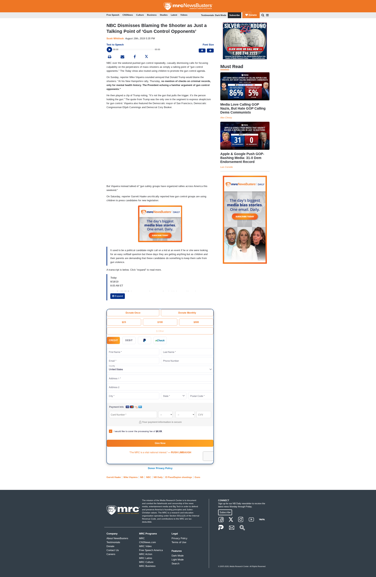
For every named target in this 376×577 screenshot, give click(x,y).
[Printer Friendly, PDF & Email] (122, 57)
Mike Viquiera (130, 477)
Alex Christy (226, 117)
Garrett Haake (113, 477)
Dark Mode (220, 15)
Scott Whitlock (115, 38)
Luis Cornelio (226, 167)
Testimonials (207, 15)
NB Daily (158, 477)
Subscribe (234, 15)
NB (141, 477)
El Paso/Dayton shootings (178, 477)
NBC (148, 477)
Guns (197, 477)
